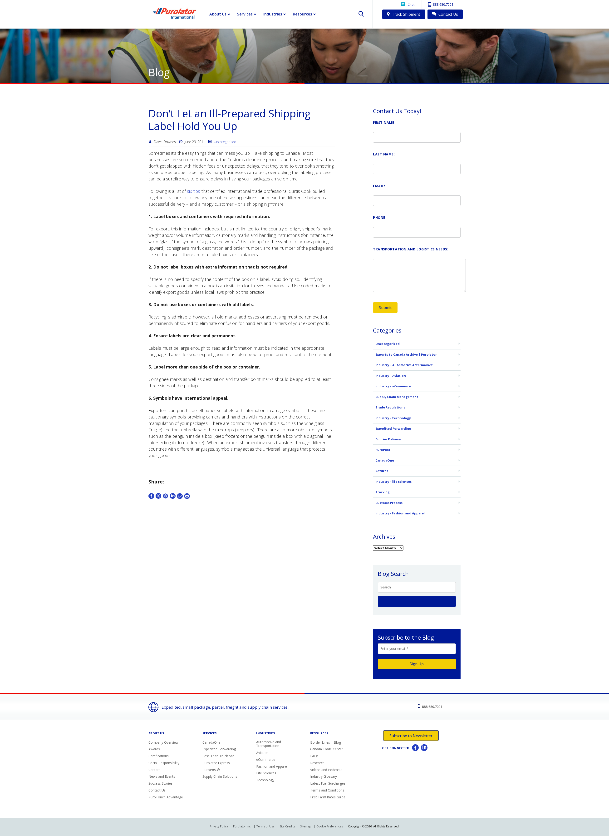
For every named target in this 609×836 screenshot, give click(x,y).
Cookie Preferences (329, 826)
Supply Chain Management (396, 397)
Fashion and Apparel (272, 766)
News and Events (161, 776)
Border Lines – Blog (325, 742)
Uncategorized (225, 141)
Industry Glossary (323, 776)
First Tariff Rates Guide (327, 797)
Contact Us (447, 14)
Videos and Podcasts (326, 769)
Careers (154, 769)
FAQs (314, 756)
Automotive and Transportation (268, 744)
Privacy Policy (219, 826)
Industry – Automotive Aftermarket (404, 365)
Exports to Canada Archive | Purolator (406, 354)
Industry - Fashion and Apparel (400, 513)
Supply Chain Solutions (219, 776)
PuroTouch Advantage (165, 797)
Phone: (379, 217)
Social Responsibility (163, 763)
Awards (154, 749)
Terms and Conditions (327, 790)
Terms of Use (265, 826)
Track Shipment (405, 14)
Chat (411, 4)
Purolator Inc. (242, 826)
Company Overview (163, 742)
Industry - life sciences (393, 481)
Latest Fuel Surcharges (327, 783)
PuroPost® (211, 769)
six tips (193, 191)
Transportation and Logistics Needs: (410, 249)
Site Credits (287, 826)
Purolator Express (216, 763)
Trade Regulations (390, 407)
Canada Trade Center (326, 749)
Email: (379, 186)
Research (317, 763)
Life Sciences (266, 773)
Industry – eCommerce (393, 386)
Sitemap (305, 826)
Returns (381, 471)
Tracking (382, 492)
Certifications (158, 756)
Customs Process (389, 503)
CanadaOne (384, 460)
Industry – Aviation (390, 375)
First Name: (384, 122)
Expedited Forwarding (393, 428)
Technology (265, 780)
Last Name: (384, 154)
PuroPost (382, 450)
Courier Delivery (388, 439)
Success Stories (160, 783)
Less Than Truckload (218, 756)
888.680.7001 (442, 4)
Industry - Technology (393, 418)
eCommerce (265, 759)
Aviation (262, 752)
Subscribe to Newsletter (410, 735)
